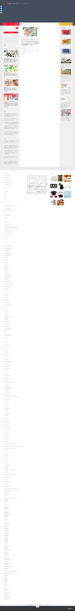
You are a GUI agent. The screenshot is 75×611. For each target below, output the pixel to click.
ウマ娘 (6, 297)
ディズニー (7, 401)
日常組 (6, 545)
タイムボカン (7, 389)
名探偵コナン (7, 512)
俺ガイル (6, 495)
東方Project (6, 552)
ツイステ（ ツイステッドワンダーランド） (12, 396)
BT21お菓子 (28, 175)
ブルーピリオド (7, 436)
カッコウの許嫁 (7, 304)
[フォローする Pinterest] (17, 24)
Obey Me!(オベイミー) (8, 222)
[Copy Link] (1, 12)
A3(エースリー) (7, 177)
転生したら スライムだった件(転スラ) (11, 570)
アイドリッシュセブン (8, 283)
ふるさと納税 (7, 274)
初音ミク (6, 505)
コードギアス (7, 344)
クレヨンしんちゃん (8, 328)
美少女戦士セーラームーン (9, 566)
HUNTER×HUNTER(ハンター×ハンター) (11, 205)
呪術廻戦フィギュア (32, 187)
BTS (5, 189)
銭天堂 (6, 585)
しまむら (6, 262)
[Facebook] (1, 6)
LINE (4, 101)
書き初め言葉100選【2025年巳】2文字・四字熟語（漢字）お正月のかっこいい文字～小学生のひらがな (11, 60)
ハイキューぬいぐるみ (39, 179)
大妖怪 (6, 519)
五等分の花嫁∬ (7, 490)
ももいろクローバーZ (8, 276)
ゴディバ (6, 347)
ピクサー (6, 429)
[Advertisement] (37, 15)
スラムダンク (7, 380)
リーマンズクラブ (8, 476)
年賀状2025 (30, 189)
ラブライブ (7, 472)
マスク (6, 457)
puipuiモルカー (7, 224)
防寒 (5, 587)
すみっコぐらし (7, 267)
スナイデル (7, 370)
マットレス (7, 460)
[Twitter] (1, 8)
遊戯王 (6, 578)
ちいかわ (6, 269)
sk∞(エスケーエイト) (8, 231)
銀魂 (5, 582)
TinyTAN (6, 236)
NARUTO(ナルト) (7, 215)
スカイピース (7, 363)
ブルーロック (7, 439)
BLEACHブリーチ (7, 184)
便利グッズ (7, 493)
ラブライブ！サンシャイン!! (9, 474)
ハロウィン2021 (7, 420)
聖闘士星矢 (7, 568)
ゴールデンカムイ (8, 351)
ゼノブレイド (7, 384)
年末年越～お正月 (6, 58)
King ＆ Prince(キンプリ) (9, 210)
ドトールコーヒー (8, 408)
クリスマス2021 (7, 323)
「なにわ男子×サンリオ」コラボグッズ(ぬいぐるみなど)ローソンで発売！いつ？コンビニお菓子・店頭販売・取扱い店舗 (66, 92)
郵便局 (6, 580)
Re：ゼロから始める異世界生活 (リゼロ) (11, 227)
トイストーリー (7, 406)
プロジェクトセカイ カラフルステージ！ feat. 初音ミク (14, 446)
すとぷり (6, 264)
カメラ (6, 307)
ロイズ (6, 479)
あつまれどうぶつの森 (8, 245)
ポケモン (6, 455)
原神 (5, 509)
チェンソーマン (7, 394)
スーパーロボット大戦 (8, 382)
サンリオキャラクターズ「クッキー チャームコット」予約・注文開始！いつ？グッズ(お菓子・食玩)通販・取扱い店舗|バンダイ (66, 105)
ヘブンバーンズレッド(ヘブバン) (10, 448)
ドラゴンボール (7, 413)
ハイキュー (7, 415)
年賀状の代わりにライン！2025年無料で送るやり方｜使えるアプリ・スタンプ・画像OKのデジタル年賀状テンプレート (11, 104)
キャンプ (6, 311)
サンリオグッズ (45, 176)
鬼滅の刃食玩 (44, 193)
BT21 (5, 187)
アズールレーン (7, 290)
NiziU (5, 220)
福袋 (5, 561)
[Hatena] (1, 10)
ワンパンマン (7, 481)
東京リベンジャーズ (8, 549)
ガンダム (6, 309)
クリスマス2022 (7, 326)
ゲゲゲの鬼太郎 (7, 335)
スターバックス (26, 37)
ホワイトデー (7, 453)
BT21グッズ (32, 175)
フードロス (7, 434)
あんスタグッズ (30, 176)
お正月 (6, 257)
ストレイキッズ (7, 368)
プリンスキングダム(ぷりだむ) (10, 443)
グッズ (22, 37)
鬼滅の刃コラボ (31, 193)
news (4, 72)
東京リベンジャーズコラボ (32, 190)
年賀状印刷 (7, 533)
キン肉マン (7, 318)
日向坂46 (6, 542)
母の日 (6, 556)
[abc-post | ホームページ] (11, 3)
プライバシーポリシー (39, 604)
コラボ (6, 340)
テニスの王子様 (7, 399)
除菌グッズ (7, 589)
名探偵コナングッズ (43, 183)
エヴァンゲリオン (8, 302)
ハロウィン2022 (7, 422)
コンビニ (6, 342)
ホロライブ (7, 450)
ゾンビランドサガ (8, 387)
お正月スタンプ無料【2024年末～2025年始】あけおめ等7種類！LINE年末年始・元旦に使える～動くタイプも (11, 133)
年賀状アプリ (12, 101)
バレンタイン (7, 424)
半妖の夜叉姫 (7, 507)
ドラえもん (7, 410)
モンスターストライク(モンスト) (10, 469)
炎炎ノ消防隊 (7, 559)
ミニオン (6, 467)
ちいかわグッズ (35, 176)
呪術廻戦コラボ (40, 186)
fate (5, 198)
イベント (6, 293)
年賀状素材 (7, 535)
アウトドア (7, 288)
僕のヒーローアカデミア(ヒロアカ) (11, 497)
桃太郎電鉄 (7, 554)
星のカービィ (7, 547)
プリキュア (7, 441)
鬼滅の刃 (6, 594)
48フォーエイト (7, 175)
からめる (6, 260)
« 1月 (5, 45)
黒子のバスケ (7, 599)
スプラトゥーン (7, 377)
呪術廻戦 (6, 516)
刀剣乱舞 (6, 500)
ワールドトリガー (8, 486)
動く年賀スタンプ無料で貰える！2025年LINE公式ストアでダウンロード (11, 75)
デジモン (6, 403)
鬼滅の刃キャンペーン (33, 192)
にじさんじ (7, 271)
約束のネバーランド (8, 563)
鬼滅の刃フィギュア (39, 193)
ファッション (7, 432)
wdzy (5, 243)
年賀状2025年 (8, 72)
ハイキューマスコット (33, 180)
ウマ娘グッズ (40, 176)
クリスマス (7, 321)
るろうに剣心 (7, 281)
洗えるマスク (38, 190)
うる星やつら (7, 250)
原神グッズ (38, 183)
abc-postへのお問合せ (29, 604)
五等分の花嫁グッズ (33, 183)
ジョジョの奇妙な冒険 (8, 361)
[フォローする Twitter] (15, 24)
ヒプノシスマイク (8, 427)
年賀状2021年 (7, 526)
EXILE (5, 196)
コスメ (6, 337)
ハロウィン (7, 417)
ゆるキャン (7, 278)
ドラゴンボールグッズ (33, 179)
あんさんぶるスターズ (8, 248)
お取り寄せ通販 (7, 255)
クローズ (6, 330)
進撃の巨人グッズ (42, 190)
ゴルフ (6, 349)
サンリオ (6, 354)
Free (5, 201)
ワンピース (7, 483)
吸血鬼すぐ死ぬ (7, 514)
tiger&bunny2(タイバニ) (8, 234)
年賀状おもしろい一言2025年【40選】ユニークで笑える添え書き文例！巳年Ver (10, 89)
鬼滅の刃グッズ (42, 192)
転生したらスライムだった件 (10, 573)
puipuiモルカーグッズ (39, 175)
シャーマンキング (8, 356)
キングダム (7, 314)
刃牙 (5, 502)
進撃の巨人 (7, 575)
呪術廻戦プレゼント (39, 187)
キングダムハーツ (8, 316)
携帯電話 (6, 540)
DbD (5, 194)
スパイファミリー (8, 375)
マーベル (6, 462)
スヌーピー (7, 373)
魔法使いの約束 (7, 596)
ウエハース (7, 295)
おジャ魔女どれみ (8, 253)
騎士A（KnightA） (8, 592)
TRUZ (5, 238)
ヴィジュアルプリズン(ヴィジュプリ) (11, 488)
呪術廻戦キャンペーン (41, 184)
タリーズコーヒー (8, 391)
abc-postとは (47, 604)
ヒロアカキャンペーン (39, 180)
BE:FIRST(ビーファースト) (9, 182)
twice (5, 241)
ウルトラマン (7, 300)
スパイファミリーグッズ (40, 177)
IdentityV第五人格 (7, 208)
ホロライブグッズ (36, 182)
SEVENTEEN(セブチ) (8, 229)
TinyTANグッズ (45, 175)
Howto (6, 203)
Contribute (6, 191)
